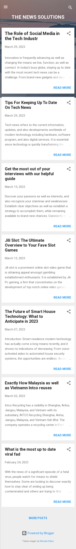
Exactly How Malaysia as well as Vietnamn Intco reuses (32, 385)
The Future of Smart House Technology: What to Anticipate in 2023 (30, 316)
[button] (68, 34)
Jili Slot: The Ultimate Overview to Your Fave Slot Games (30, 245)
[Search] (70, 8)
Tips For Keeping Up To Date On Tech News (31, 105)
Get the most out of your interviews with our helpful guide (29, 173)
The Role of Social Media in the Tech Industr (32, 36)
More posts (38, 518)
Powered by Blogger (40, 533)
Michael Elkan (47, 541)
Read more (62, 88)
